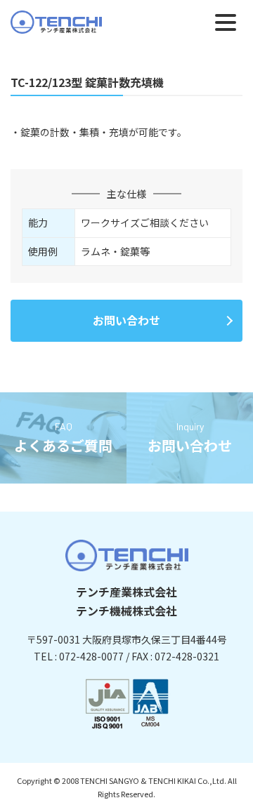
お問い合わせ (126, 320)
